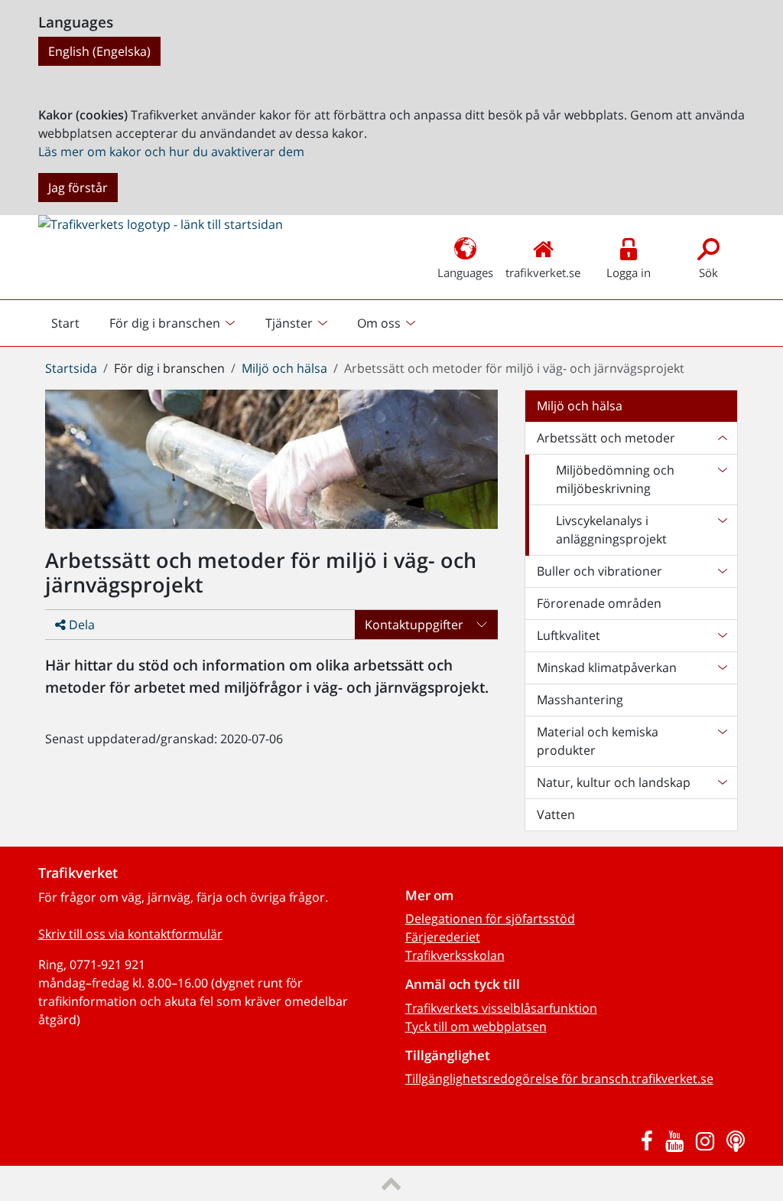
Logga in (628, 272)
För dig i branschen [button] (164, 323)
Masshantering (580, 699)
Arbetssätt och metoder (606, 437)
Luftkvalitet (568, 635)
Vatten (556, 814)
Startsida (71, 368)
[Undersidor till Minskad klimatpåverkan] (722, 667)
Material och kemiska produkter (597, 741)
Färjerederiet (442, 936)
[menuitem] (174, 323)
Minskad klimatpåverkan (607, 667)
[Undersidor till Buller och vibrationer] (722, 571)
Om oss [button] (379, 323)
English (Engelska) (99, 51)
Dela (80, 624)
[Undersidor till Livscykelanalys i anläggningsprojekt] (722, 529)
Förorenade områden (599, 603)
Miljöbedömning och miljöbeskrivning (615, 479)
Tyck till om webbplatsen (476, 1026)
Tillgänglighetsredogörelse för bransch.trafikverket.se (559, 1078)
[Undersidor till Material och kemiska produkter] (722, 741)
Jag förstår (78, 187)
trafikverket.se (542, 272)
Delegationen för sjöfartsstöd (490, 918)
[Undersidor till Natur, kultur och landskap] (722, 782)
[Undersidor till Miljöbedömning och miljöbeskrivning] (722, 479)
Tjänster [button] (289, 323)
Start (71, 327)
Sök (708, 272)
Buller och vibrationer (599, 571)
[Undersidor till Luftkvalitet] (722, 635)
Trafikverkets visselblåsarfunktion (501, 1008)
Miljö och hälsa (284, 368)
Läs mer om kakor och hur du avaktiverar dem (171, 151)
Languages (465, 272)
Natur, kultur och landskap (613, 782)
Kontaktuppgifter (414, 624)
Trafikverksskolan (455, 955)
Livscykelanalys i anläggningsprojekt (611, 529)
